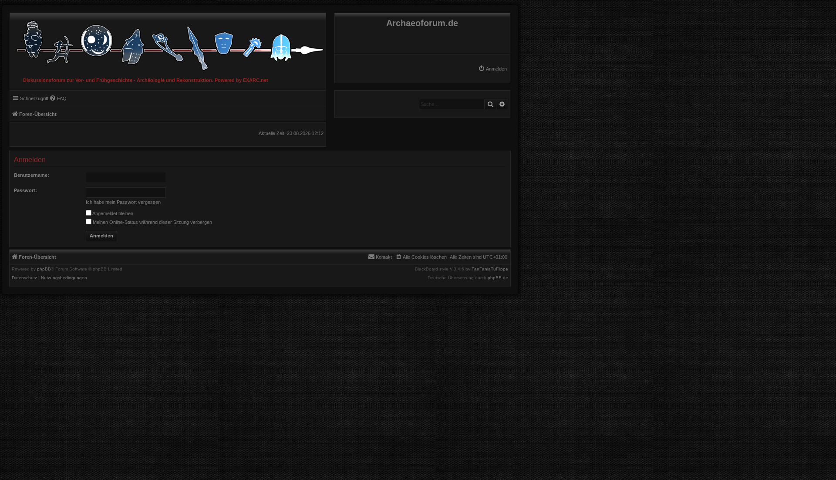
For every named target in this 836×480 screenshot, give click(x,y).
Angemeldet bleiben (112, 213)
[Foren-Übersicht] (168, 43)
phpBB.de (498, 278)
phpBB (44, 269)
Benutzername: (31, 175)
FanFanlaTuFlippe (490, 269)
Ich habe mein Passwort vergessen (123, 202)
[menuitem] (492, 69)
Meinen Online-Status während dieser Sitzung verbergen (151, 222)
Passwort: (25, 190)
